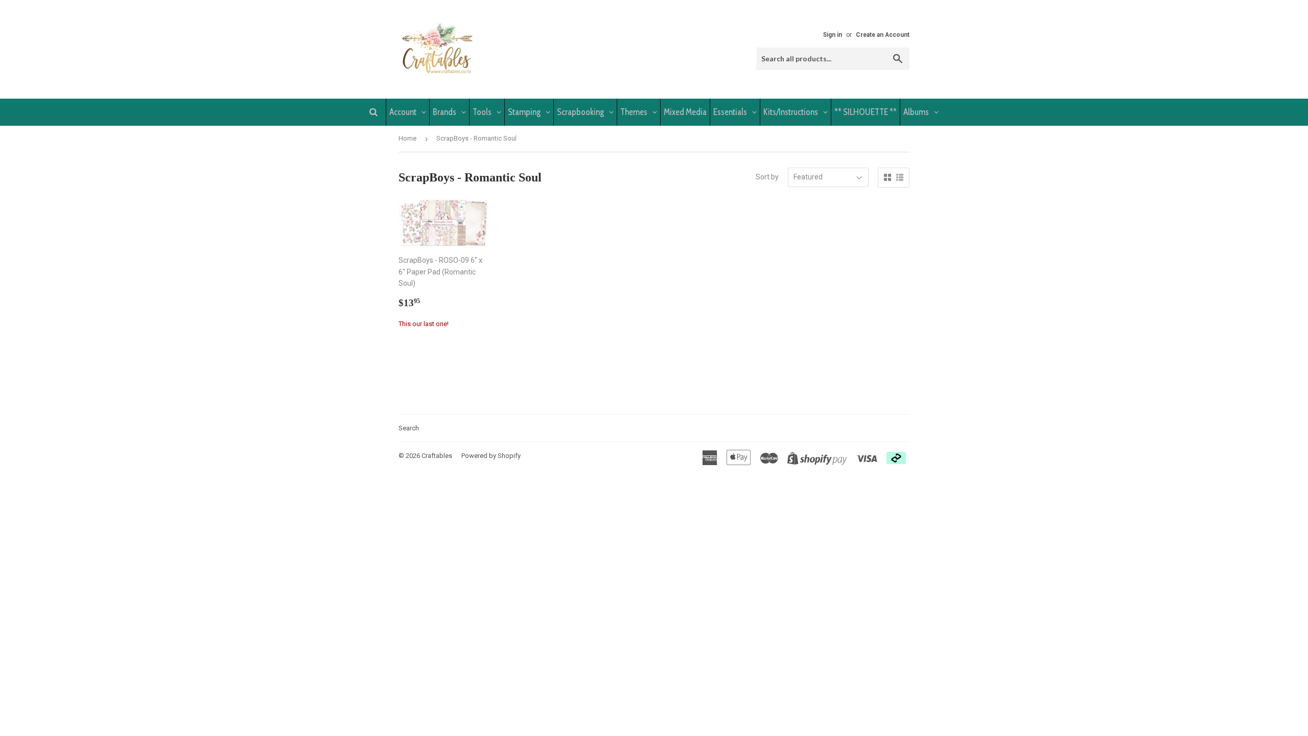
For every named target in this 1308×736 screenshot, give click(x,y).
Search (409, 428)
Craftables (437, 455)
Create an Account (882, 34)
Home (407, 138)
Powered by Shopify (491, 455)
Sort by (767, 177)
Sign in (832, 34)
